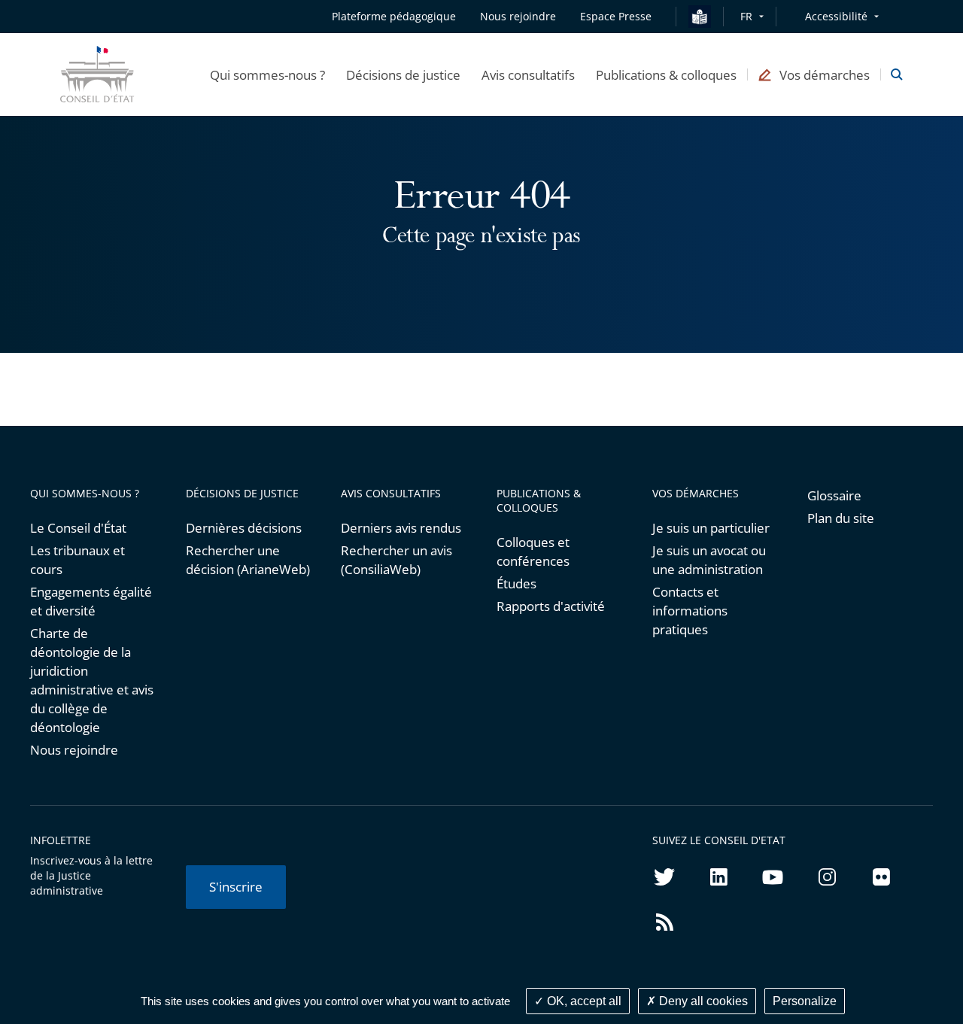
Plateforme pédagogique (394, 16)
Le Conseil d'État (78, 527)
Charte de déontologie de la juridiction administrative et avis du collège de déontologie (91, 680)
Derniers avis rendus (401, 527)
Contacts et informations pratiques (690, 610)
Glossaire (834, 495)
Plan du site (840, 518)
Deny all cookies (702, 1001)
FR (746, 16)
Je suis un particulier (711, 527)
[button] (267, 74)
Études (516, 583)
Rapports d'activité (551, 606)
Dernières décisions (244, 527)
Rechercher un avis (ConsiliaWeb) (396, 560)
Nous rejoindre (74, 749)
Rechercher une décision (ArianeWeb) (248, 560)
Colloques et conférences (533, 551)
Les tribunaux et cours (77, 560)
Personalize (805, 1001)
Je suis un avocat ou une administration (709, 560)
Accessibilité (836, 16)
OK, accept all (582, 1001)
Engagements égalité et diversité (91, 601)
